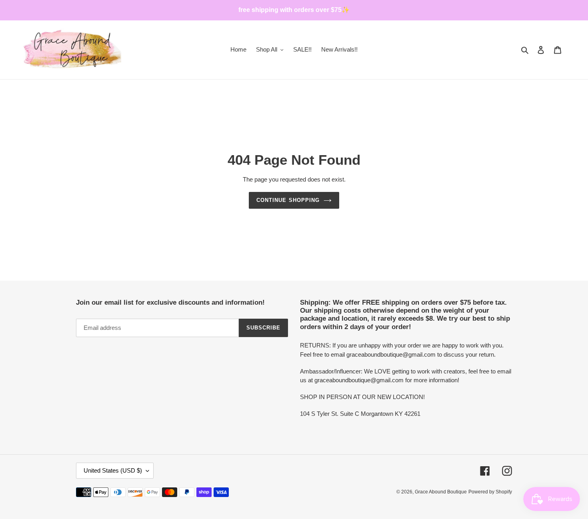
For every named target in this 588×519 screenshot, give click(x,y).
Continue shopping (288, 200)
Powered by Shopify (490, 492)
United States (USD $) (113, 470)
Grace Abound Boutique (441, 492)
